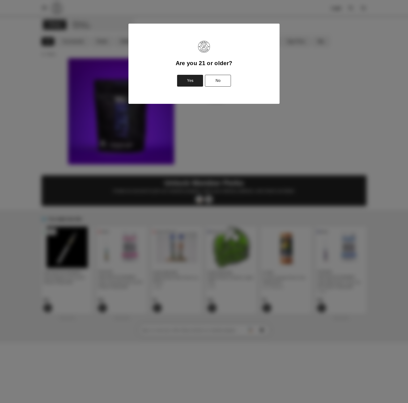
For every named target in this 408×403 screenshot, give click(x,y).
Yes (190, 81)
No (218, 81)
